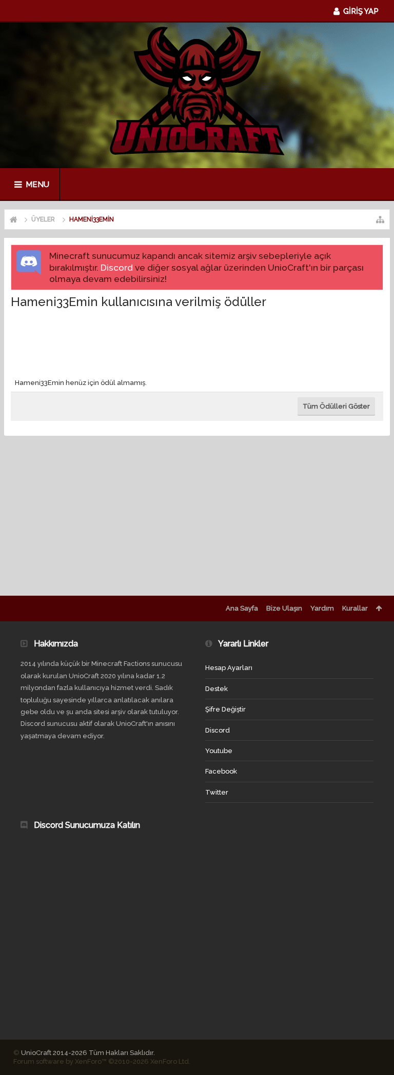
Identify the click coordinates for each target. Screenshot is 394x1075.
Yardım (322, 608)
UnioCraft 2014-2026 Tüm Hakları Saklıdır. (88, 1053)
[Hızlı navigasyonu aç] (380, 219)
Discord (117, 267)
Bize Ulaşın (284, 608)
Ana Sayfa (242, 608)
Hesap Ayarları (228, 668)
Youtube (218, 751)
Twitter (216, 792)
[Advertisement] (197, 341)
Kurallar (355, 608)
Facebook (221, 771)
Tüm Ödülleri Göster (336, 406)
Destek (216, 689)
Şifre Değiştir (225, 709)
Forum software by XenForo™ (101, 1061)
